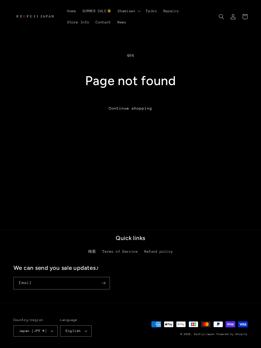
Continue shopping (130, 108)
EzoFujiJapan (204, 334)
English (73, 331)
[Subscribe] (103, 283)
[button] (129, 11)
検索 (92, 251)
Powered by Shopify (232, 334)
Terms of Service (120, 251)
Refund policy (158, 251)
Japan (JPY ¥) (33, 331)
